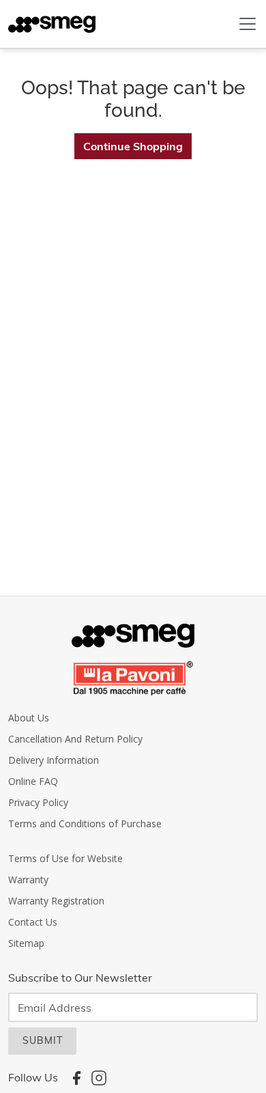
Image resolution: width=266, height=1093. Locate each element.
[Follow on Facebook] (76, 1077)
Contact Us (32, 921)
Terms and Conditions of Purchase (85, 823)
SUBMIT (43, 1040)
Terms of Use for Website (65, 858)
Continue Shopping (133, 146)
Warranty (28, 879)
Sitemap (26, 943)
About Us (28, 717)
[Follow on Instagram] (99, 1077)
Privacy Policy (38, 802)
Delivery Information (53, 759)
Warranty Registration (56, 900)
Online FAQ (33, 781)
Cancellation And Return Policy (75, 738)
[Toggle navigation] (247, 24)
